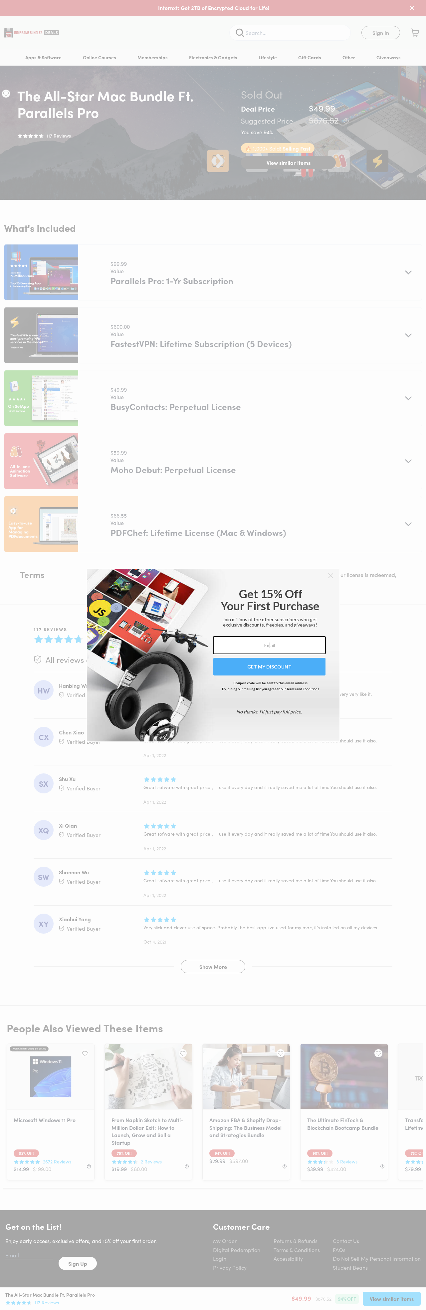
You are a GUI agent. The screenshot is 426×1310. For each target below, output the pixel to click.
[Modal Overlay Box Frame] (213, 655)
